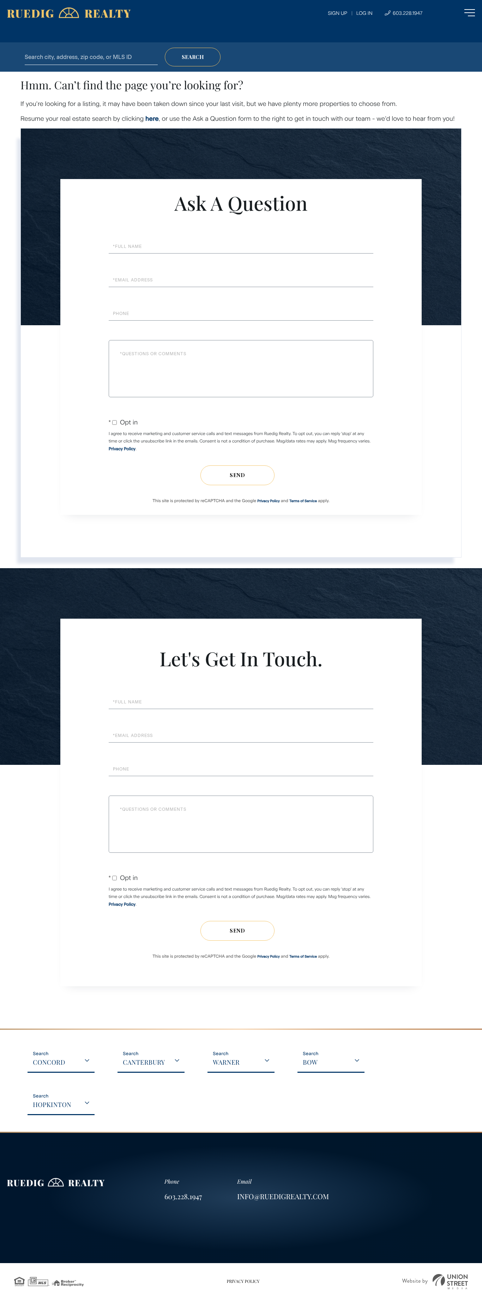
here (152, 119)
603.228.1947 (406, 13)
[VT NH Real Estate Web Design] (435, 1281)
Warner (226, 1062)
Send (237, 475)
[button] (193, 57)
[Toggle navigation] (455, 12)
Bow (310, 1062)
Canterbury (144, 1062)
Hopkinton (52, 1104)
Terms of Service (303, 501)
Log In (364, 13)
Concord (49, 1062)
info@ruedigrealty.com (283, 1196)
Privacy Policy (122, 448)
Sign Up (337, 13)
